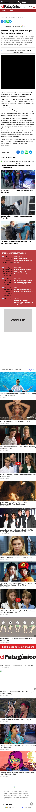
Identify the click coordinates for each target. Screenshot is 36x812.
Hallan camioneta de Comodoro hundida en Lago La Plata (23, 260)
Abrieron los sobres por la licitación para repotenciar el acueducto (23, 291)
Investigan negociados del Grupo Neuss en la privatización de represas (22, 271)
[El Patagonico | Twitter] (9, 3)
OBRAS (15, 287)
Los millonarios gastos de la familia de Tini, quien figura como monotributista (23, 282)
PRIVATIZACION (17, 267)
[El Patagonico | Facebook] (19, 3)
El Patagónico (4, 17)
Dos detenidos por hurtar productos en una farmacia (16, 217)
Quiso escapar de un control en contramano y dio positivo (17, 192)
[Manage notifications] (31, 803)
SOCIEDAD (16, 298)
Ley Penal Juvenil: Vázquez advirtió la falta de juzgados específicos (16, 242)
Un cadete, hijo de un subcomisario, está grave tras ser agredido (23, 302)
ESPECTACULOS (17, 278)
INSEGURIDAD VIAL (18, 256)
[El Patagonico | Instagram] (24, 3)
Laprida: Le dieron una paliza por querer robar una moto (15, 166)
